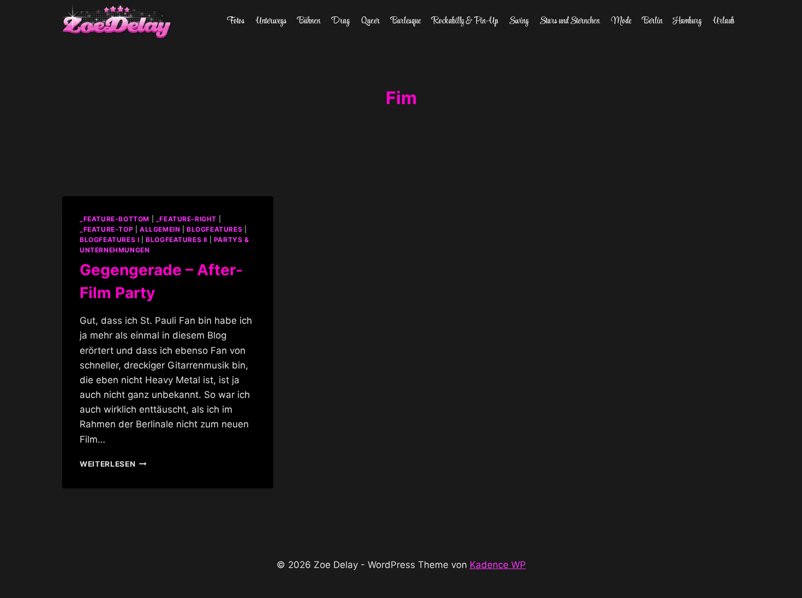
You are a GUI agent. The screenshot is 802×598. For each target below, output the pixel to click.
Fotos (235, 21)
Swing (519, 21)
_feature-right (186, 219)
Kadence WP (498, 564)
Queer (370, 21)
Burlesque (406, 21)
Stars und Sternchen (570, 21)
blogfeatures (214, 229)
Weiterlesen (113, 464)
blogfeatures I (109, 239)
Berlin (652, 21)
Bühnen (308, 21)
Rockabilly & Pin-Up (465, 21)
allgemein (160, 229)
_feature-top (106, 229)
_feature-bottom (114, 219)
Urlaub (723, 21)
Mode (621, 21)
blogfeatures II (176, 239)
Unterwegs (271, 21)
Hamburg (687, 21)
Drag (340, 21)
